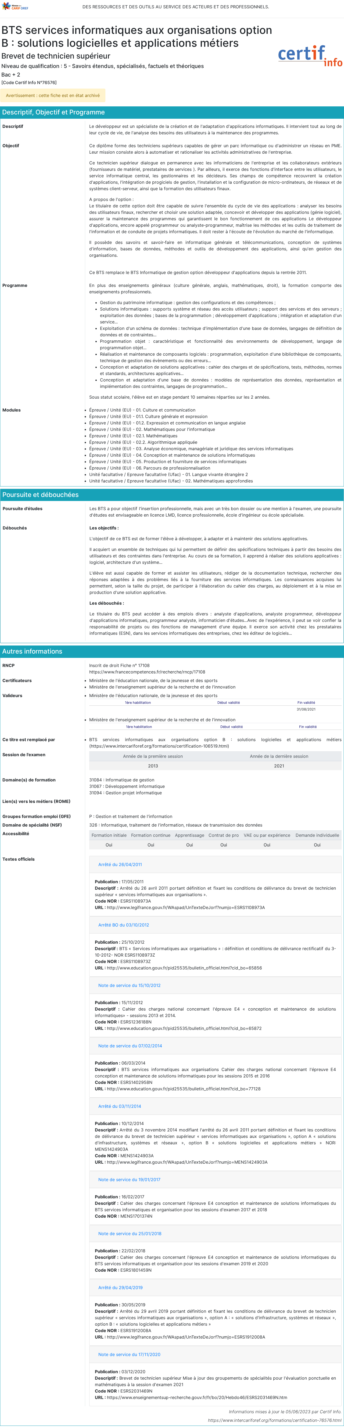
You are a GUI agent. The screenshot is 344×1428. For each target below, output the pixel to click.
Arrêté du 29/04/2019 (120, 1287)
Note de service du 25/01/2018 (130, 1233)
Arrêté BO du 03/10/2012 (123, 925)
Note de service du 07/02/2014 (130, 1045)
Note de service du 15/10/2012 (129, 985)
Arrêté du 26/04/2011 (120, 864)
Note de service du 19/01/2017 (129, 1179)
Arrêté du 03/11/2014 (119, 1106)
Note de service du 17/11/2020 (129, 1354)
